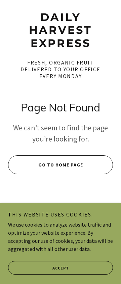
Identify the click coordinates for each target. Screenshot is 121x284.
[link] (60, 30)
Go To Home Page (60, 165)
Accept (60, 267)
